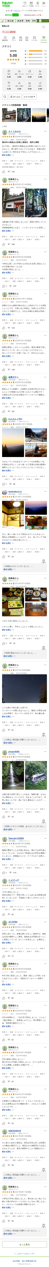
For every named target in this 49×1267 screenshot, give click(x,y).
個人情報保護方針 (29, 1261)
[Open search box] (5, 97)
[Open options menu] (45, 131)
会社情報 (16, 1261)
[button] (9, 115)
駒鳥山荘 (5, 26)
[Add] (43, 27)
